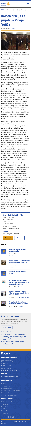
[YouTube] (13, 417)
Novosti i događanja (8, 402)
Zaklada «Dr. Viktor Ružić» (10, 395)
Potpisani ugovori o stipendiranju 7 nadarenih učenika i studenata (19, 261)
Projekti (11, 256)
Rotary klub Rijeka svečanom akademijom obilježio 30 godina (18, 303)
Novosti (13, 28)
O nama (19, 238)
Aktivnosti (19, 254)
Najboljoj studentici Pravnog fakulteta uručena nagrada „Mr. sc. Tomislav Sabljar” (19, 293)
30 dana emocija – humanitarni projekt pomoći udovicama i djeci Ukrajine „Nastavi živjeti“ (19, 282)
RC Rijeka (3, 10)
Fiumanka (5, 408)
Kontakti (8, 238)
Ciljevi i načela (7, 327)
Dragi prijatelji (7, 386)
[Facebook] (9, 417)
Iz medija (5, 404)
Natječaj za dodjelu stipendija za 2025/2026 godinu (18, 250)
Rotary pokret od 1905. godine (11, 390)
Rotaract (5, 413)
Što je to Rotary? (7, 388)
